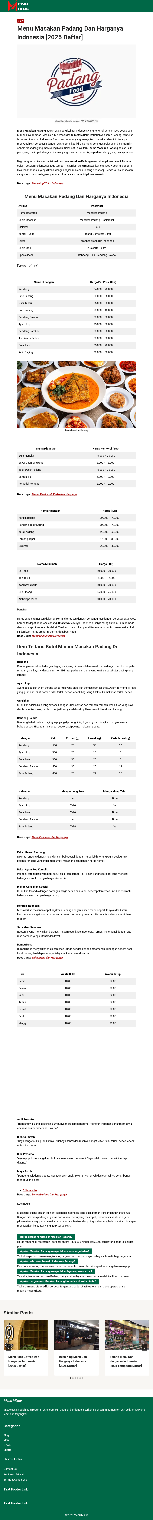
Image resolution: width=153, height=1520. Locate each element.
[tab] (70, 1378)
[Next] (144, 1347)
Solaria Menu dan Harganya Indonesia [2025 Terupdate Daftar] (126, 1361)
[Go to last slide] (8, 1347)
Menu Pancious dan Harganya (50, 837)
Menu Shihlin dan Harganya (48, 635)
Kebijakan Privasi (14, 1474)
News (7, 1445)
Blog (6, 1435)
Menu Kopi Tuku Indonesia (47, 183)
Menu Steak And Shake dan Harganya (54, 494)
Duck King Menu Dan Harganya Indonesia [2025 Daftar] (73, 1361)
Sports (8, 1449)
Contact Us (10, 1468)
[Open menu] (145, 6)
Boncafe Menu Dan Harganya (49, 1194)
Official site (30, 1190)
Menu (21, 21)
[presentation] (26, 1335)
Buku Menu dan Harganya (47, 957)
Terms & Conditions (15, 1479)
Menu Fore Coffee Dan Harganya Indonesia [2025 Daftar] (23, 1361)
